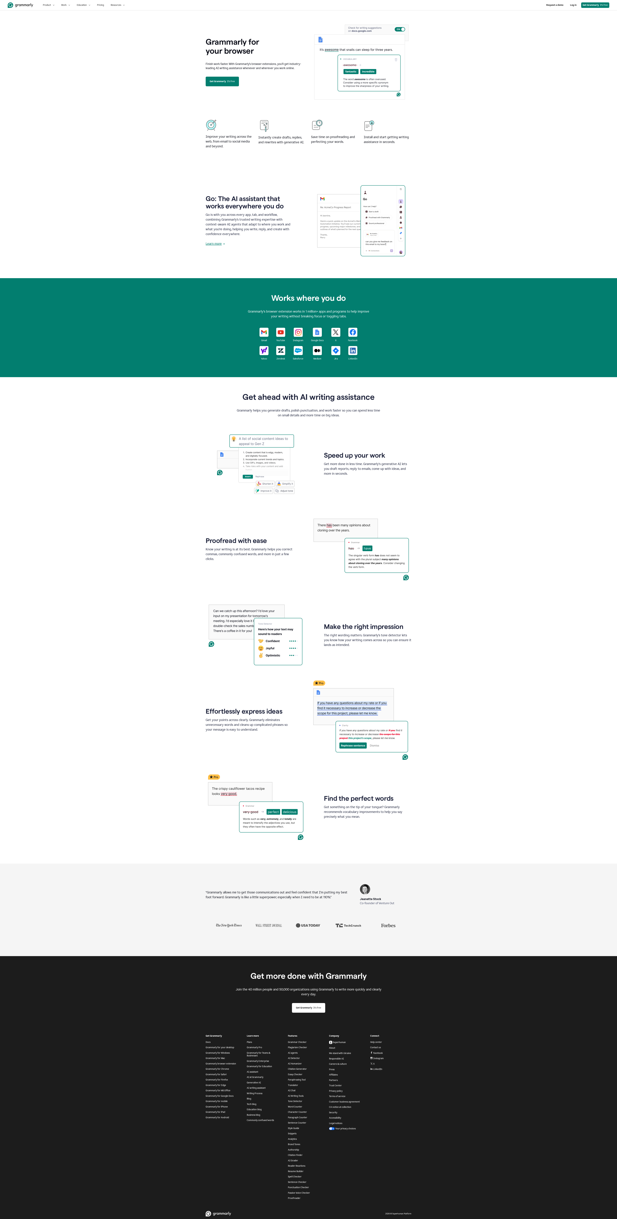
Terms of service (337, 1096)
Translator (293, 1085)
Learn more (214, 244)
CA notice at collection (340, 1107)
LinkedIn (377, 1069)
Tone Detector (295, 1101)
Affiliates (333, 1074)
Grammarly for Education (259, 1066)
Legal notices (335, 1123)
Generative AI (254, 1082)
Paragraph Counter (297, 1117)
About (332, 1048)
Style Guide (293, 1128)
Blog (249, 1098)
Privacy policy (336, 1091)
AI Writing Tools (296, 1096)
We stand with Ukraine (340, 1053)
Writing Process (254, 1093)
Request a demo (554, 5)
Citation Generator (297, 1069)
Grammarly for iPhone (217, 1106)
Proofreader (294, 1198)
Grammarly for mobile (217, 1101)
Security (333, 1112)
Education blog (254, 1109)
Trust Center (335, 1085)
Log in (573, 5)
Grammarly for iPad (215, 1112)
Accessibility (335, 1117)
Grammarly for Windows (218, 1053)
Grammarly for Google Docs (219, 1096)
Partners (333, 1080)
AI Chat (291, 1090)
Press (332, 1069)
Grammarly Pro (254, 1047)
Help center (376, 1042)
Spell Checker (295, 1176)
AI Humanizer (295, 1063)
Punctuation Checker (298, 1187)
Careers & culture (338, 1064)
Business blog (253, 1115)
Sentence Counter (297, 1122)
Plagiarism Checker (297, 1047)
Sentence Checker (297, 1182)
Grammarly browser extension (221, 1063)
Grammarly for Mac (215, 1058)
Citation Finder (295, 1155)
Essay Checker (295, 1074)
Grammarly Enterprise (258, 1061)
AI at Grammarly (255, 1077)
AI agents (293, 1053)
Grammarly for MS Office (218, 1090)
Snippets (292, 1133)
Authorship (293, 1149)
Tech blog (251, 1104)
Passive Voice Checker (299, 1193)
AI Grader (293, 1160)
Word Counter (295, 1106)
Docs (208, 1042)
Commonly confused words (260, 1120)
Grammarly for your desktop (220, 1047)
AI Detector (294, 1058)
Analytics (292, 1139)
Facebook (378, 1053)
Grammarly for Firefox (217, 1079)
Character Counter (297, 1112)
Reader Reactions (296, 1166)
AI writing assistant (256, 1088)
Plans (249, 1042)
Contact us (375, 1047)
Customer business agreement (344, 1101)
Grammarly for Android (217, 1117)
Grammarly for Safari (216, 1074)
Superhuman (339, 1042)
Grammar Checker (297, 1042)
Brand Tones (294, 1144)
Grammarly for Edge (216, 1085)
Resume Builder (296, 1171)
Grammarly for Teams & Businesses (258, 1054)
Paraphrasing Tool (297, 1079)
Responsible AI (336, 1058)
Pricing (100, 5)
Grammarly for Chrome (217, 1069)
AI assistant (252, 1072)
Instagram (378, 1058)
